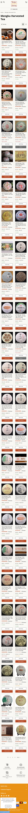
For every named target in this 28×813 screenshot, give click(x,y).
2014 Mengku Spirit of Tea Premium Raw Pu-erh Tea (20, 739)
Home (2, 12)
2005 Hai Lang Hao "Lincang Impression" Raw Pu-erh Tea (20, 103)
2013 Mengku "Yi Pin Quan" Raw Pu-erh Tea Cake (20, 588)
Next (18, 757)
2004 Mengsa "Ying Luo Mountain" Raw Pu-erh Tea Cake (20, 72)
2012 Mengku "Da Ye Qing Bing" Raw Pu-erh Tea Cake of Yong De (20, 438)
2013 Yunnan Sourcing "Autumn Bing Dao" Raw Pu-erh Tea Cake (7, 618)
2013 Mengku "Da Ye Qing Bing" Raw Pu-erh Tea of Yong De (20, 527)
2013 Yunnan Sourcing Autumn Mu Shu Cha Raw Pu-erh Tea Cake (7, 679)
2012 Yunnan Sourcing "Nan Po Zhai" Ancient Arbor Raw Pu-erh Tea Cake (7, 528)
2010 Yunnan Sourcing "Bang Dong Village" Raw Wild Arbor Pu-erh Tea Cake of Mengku (7, 285)
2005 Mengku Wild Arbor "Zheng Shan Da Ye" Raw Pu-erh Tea (7, 135)
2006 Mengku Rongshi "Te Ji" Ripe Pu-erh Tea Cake (7, 194)
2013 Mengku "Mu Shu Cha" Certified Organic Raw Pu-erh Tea (7, 558)
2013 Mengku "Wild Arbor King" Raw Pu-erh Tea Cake (6, 588)
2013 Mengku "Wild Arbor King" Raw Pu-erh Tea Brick (20, 558)
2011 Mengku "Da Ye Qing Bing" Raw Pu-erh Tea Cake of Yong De (7, 316)
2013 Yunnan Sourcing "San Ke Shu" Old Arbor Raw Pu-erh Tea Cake (7, 649)
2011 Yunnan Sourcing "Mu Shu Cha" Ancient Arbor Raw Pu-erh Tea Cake (7, 407)
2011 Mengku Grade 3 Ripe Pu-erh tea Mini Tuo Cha (7, 346)
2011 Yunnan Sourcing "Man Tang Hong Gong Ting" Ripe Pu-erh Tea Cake (7, 376)
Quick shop (7, 52)
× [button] (15, 796)
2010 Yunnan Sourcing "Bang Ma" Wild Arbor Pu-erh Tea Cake (20, 285)
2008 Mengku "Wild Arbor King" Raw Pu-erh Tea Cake (6, 224)
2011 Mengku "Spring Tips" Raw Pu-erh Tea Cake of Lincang (20, 316)
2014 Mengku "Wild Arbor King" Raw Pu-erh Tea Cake (20, 709)
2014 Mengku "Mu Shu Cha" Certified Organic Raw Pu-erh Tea (7, 709)
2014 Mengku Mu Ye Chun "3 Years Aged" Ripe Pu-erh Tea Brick (7, 739)
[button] (10, 812)
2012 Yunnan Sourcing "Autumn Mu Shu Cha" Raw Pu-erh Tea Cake (20, 497)
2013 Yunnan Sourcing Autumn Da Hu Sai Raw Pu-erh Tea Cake (20, 649)
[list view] (25, 24)
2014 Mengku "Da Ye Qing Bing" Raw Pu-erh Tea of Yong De (20, 679)
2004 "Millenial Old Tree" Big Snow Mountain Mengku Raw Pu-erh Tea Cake (7, 73)
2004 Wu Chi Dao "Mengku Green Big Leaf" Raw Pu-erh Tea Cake (7, 104)
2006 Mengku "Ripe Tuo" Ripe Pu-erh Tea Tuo (7, 164)
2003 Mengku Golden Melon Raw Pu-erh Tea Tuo (7, 43)
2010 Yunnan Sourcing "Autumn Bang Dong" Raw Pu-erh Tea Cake (20, 255)
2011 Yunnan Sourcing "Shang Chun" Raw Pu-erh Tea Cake (7, 438)
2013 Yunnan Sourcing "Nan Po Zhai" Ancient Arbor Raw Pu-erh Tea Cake (20, 618)
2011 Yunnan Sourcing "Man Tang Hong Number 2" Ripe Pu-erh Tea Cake (20, 376)
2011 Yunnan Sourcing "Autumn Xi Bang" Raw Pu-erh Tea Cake (20, 346)
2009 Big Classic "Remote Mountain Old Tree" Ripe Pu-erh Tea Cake (20, 224)
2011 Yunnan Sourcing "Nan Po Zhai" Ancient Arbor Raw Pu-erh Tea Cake (20, 407)
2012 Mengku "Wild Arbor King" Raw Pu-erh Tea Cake (6, 497)
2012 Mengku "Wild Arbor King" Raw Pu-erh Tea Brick (20, 468)
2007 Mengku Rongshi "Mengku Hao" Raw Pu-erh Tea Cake (20, 194)
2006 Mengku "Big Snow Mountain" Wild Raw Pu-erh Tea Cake (20, 135)
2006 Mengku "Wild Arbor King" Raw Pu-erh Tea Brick (20, 164)
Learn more (8, 806)
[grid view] (23, 24)
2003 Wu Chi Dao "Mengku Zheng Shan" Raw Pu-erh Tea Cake (20, 43)
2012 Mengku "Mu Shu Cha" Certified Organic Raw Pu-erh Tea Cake (7, 468)
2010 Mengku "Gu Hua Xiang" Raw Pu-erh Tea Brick (7, 255)
